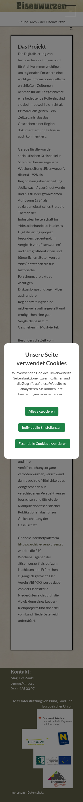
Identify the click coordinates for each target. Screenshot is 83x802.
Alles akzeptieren (42, 411)
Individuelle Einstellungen (41, 427)
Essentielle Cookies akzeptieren (43, 443)
